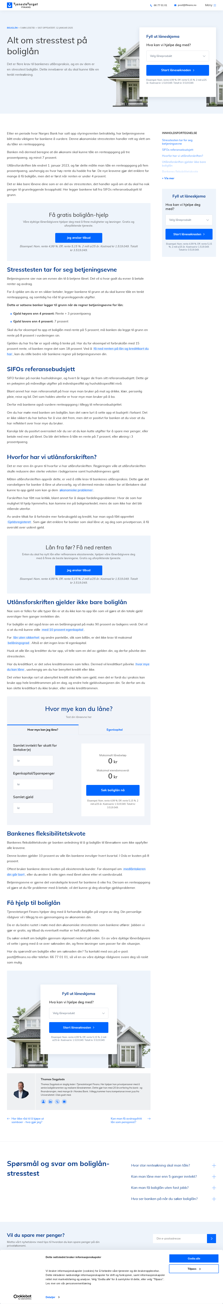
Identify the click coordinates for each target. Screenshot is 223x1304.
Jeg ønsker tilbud (79, 237)
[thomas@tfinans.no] (64, 1101)
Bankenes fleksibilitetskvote (180, 171)
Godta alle (194, 1258)
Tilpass (192, 1268)
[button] (115, 730)
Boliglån (12, 28)
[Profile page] (43, 1101)
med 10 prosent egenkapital (62, 629)
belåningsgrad (18, 643)
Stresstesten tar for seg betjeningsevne (177, 142)
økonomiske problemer (76, 490)
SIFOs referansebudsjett (177, 149)
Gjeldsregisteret (19, 522)
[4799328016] (57, 1101)
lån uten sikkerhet (26, 637)
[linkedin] (50, 1101)
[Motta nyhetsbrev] (211, 1238)
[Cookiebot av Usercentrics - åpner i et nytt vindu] (22, 1297)
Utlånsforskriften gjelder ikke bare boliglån (184, 164)
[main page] (22, 5)
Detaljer (50, 1297)
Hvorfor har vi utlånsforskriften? (182, 156)
